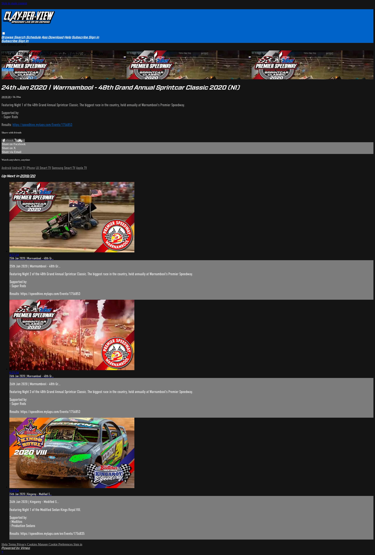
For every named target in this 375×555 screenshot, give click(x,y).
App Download (53, 37)
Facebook (8, 140)
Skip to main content (14, 3)
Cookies (32, 544)
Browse (8, 37)
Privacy (22, 544)
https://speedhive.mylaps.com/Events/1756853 (42, 125)
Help (67, 37)
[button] (3, 33)
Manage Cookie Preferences (55, 544)
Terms (12, 544)
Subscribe (8, 69)
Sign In (23, 41)
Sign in (94, 37)
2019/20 (6, 96)
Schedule (33, 37)
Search (20, 37)
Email (21, 140)
